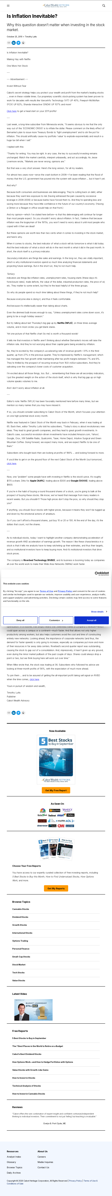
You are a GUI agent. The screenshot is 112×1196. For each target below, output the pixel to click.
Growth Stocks (19, 925)
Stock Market (18, 964)
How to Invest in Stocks (23, 1078)
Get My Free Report (56, 790)
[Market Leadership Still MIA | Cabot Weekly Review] (33, 1010)
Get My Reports (56, 888)
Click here (12, 111)
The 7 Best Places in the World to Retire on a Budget (37, 1046)
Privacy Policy (75, 1181)
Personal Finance (20, 949)
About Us (43, 1151)
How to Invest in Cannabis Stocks (28, 1094)
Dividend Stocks (20, 917)
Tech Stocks (18, 972)
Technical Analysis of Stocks (26, 1086)
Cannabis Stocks (20, 909)
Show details (97, 611)
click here (11, 463)
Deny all (20, 620)
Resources (12, 1151)
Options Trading (20, 941)
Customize (54, 620)
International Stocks (22, 933)
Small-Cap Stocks (21, 957)
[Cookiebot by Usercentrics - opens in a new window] (97, 574)
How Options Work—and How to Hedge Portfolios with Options (42, 1062)
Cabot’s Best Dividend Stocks (26, 1054)
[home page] (56, 6)
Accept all (91, 620)
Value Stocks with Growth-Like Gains (30, 1070)
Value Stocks (18, 980)
